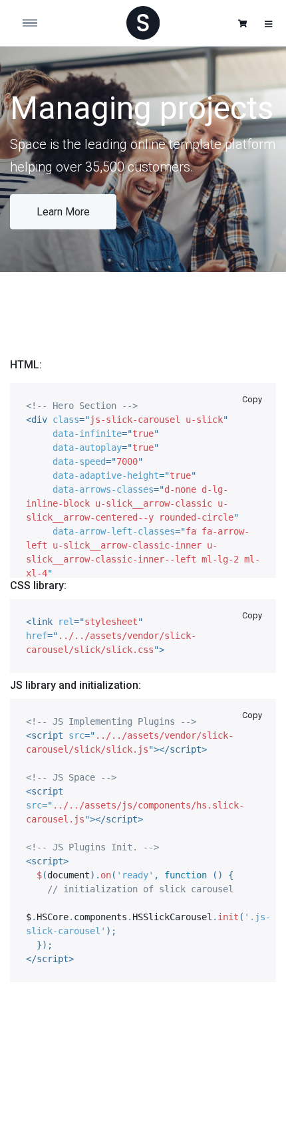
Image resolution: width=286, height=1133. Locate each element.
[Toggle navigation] (43, 23)
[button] (243, 24)
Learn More (63, 211)
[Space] (143, 22)
